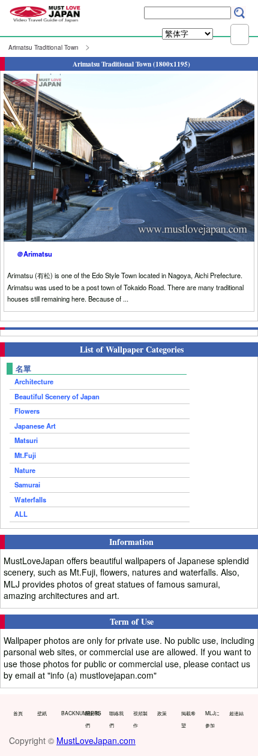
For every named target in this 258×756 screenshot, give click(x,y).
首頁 (18, 712)
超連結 (236, 712)
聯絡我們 (116, 718)
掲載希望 (188, 718)
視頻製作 (140, 718)
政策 (162, 712)
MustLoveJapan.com (96, 740)
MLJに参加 (212, 718)
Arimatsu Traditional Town (43, 47)
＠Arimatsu (34, 253)
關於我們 (92, 718)
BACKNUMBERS (70, 712)
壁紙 (42, 712)
